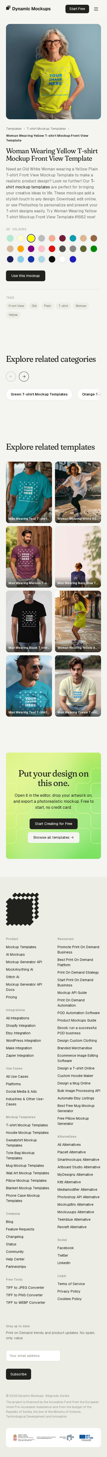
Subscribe (18, 1374)
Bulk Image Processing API (78, 1090)
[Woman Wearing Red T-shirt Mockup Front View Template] (52, 249)
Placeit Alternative (71, 1152)
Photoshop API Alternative (78, 1197)
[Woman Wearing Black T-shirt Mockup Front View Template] (52, 259)
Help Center (15, 1259)
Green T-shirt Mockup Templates (39, 394)
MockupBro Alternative (75, 1204)
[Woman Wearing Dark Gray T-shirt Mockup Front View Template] (62, 249)
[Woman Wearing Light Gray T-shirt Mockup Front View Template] (41, 238)
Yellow (13, 315)
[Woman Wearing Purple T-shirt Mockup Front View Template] (31, 249)
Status (11, 1244)
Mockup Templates (21, 947)
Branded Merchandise (74, 1048)
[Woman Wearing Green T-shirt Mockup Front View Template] (94, 249)
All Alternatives (69, 1144)
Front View (16, 306)
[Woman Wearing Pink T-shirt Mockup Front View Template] (41, 249)
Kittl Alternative (69, 1182)
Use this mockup (25, 275)
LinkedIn (63, 1263)
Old (34, 306)
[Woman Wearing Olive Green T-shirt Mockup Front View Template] (83, 249)
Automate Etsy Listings (75, 1098)
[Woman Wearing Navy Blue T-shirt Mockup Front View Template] (10, 259)
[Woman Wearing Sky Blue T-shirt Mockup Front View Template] (20, 259)
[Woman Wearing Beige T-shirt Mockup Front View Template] (10, 249)
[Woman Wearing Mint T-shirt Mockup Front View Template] (10, 238)
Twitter (62, 1255)
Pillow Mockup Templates (26, 1180)
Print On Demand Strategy (78, 972)
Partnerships (16, 1266)
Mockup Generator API (24, 962)
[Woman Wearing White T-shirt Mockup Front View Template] (62, 259)
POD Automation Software (78, 1013)
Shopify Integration (21, 1025)
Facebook (65, 1248)
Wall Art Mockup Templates (27, 1173)
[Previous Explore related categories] (11, 377)
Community (15, 1251)
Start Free (77, 8)
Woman (81, 306)
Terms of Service (71, 1284)
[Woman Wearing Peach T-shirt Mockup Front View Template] (52, 238)
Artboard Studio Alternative (78, 1167)
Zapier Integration (20, 1055)
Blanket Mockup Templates (27, 1188)
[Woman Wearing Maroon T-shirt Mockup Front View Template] (62, 238)
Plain (47, 306)
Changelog (14, 1236)
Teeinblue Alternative (74, 1219)
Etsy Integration (18, 1033)
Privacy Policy (69, 1291)
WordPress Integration (23, 1040)
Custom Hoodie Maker (75, 1075)
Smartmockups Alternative (78, 1159)
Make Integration (19, 1048)
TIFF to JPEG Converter (25, 1287)
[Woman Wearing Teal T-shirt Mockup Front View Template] (73, 238)
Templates (14, 129)
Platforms (13, 1084)
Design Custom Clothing (77, 1040)
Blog (9, 1221)
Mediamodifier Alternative (77, 1189)
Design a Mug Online (74, 1083)
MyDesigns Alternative (75, 1174)
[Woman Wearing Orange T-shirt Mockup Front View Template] (20, 249)
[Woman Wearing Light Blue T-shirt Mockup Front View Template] (41, 259)
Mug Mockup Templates (25, 1165)
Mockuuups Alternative (75, 1212)
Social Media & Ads (21, 1091)
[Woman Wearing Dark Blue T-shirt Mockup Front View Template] (31, 259)
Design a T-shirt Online (76, 1068)
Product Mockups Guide (76, 1020)
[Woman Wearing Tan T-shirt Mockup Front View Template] (83, 238)
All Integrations (17, 1018)
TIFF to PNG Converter (24, 1295)
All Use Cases (17, 1076)
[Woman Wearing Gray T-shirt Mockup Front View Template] (73, 249)
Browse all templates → (53, 837)
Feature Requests (20, 1229)
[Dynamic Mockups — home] (28, 9)
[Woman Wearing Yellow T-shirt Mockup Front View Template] (31, 238)
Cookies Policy (69, 1299)
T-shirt (63, 306)
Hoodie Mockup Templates (27, 1132)
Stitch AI (12, 977)
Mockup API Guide (72, 992)
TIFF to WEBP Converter (25, 1302)
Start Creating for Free (53, 823)
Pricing (11, 997)
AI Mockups (15, 954)
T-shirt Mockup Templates (46, 129)
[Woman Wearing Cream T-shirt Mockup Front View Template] (20, 238)
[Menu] (96, 9)
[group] (53, 394)
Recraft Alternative (72, 1227)
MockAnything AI (19, 969)
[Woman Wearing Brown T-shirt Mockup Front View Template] (94, 238)
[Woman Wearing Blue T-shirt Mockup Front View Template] (73, 259)
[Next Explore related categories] (24, 377)
